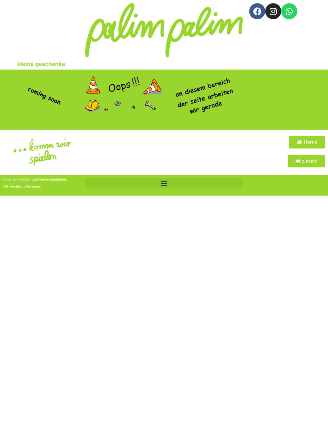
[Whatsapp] (289, 11)
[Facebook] (257, 11)
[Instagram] (273, 11)
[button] (164, 183)
